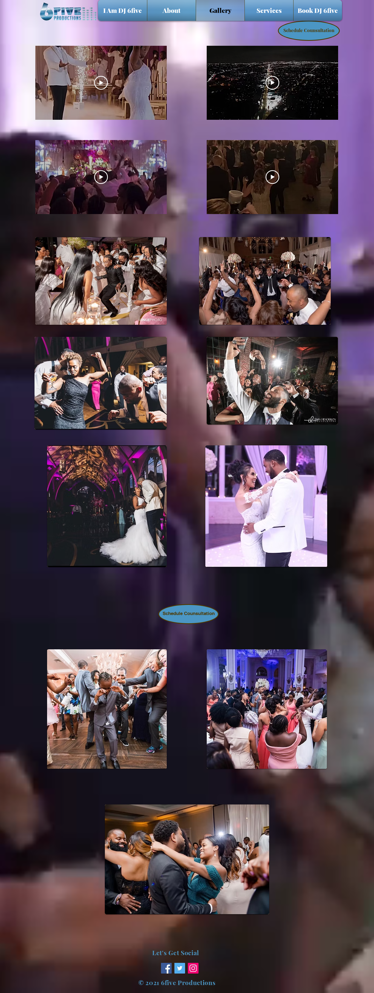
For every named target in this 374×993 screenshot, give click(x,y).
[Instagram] (193, 968)
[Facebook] (166, 968)
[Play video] (101, 83)
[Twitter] (179, 968)
